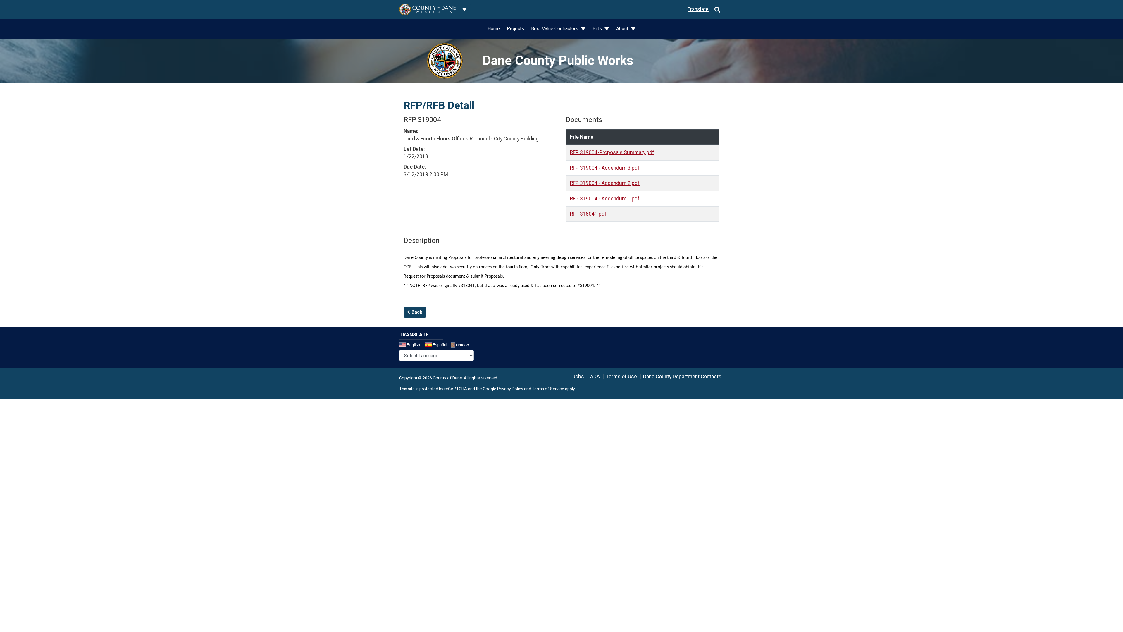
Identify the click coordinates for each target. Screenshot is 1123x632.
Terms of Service (548, 389)
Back (416, 312)
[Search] (717, 9)
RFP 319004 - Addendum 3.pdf (605, 168)
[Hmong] (462, 345)
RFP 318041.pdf (588, 214)
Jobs (578, 376)
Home (494, 28)
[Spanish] (437, 345)
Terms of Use (621, 376)
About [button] (622, 28)
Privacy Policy (510, 389)
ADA (595, 376)
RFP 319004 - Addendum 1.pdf (605, 199)
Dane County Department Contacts (682, 376)
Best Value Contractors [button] (555, 28)
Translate (698, 9)
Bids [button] (597, 28)
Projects (515, 28)
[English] (411, 345)
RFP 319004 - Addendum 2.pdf (605, 183)
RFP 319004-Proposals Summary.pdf (612, 152)
